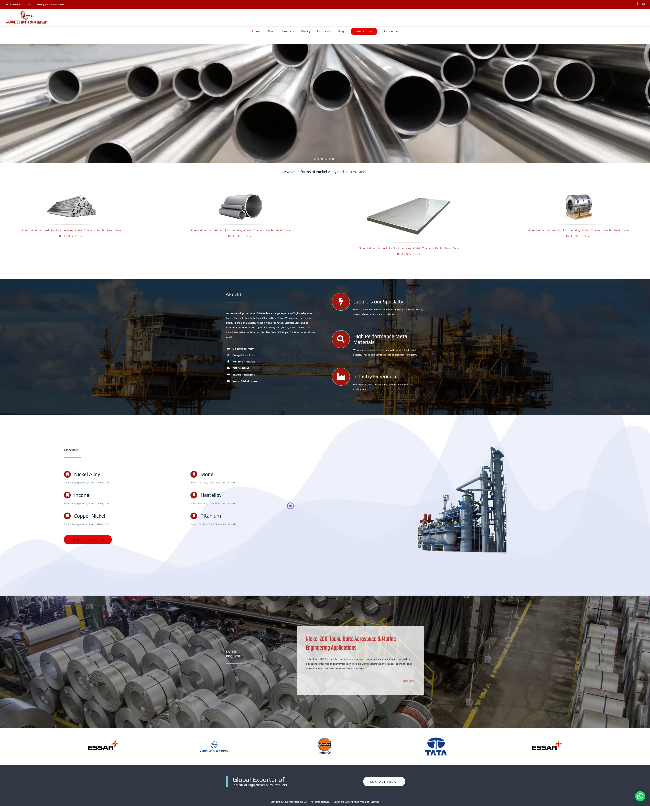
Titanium (89, 230)
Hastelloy (67, 230)
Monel (34, 230)
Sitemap (375, 802)
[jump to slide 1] (318, 159)
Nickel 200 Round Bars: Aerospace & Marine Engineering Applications (351, 643)
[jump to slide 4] (330, 159)
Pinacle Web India (360, 802)
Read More (408, 681)
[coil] (578, 195)
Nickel (24, 230)
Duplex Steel (105, 230)
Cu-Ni (78, 230)
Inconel (44, 230)
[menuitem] (256, 31)
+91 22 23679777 (26, 5)
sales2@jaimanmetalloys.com (50, 5)
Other (80, 236)
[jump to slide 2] (322, 159)
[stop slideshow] (333, 159)
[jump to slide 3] (326, 159)
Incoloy (55, 230)
